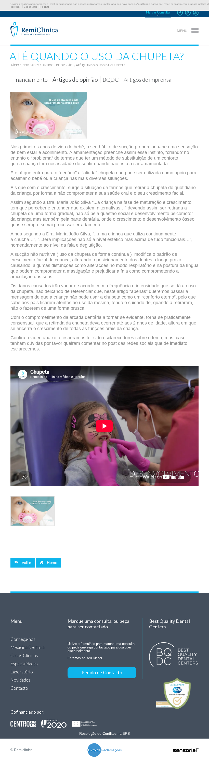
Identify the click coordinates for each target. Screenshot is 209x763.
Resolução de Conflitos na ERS (104, 733)
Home (51, 562)
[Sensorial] (186, 750)
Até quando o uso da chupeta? (100, 65)
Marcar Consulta (158, 12)
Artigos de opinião (57, 65)
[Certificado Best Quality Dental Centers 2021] (173, 655)
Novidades (31, 65)
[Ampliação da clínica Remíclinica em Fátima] (56, 723)
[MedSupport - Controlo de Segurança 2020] (173, 693)
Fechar (45, 6)
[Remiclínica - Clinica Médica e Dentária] (34, 30)
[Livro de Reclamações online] (104, 750)
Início (14, 65)
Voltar (26, 562)
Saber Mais (30, 6)
